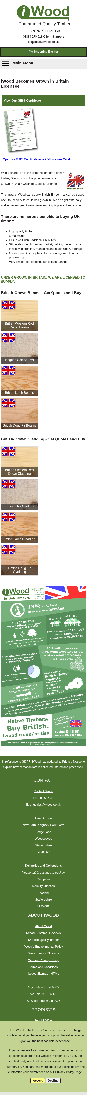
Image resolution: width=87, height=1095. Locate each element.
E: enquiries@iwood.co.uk (43, 804)
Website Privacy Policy (43, 960)
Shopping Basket (45, 51)
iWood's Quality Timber (43, 940)
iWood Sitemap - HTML (43, 973)
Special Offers (43, 1020)
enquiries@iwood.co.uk (43, 42)
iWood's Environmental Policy (43, 946)
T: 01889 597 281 (43, 798)
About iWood (43, 926)
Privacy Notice (72, 761)
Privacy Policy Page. (69, 1072)
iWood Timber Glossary (43, 953)
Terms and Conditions (43, 967)
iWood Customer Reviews (43, 933)
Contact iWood (43, 791)
